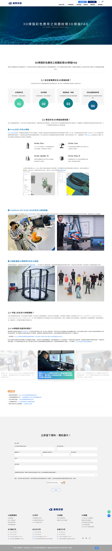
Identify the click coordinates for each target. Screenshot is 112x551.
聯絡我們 (92, 4)
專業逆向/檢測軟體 (86, 520)
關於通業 (100, 4)
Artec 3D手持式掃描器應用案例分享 (28, 395)
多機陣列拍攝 (32, 265)
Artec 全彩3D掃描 (12, 133)
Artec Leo (89, 135)
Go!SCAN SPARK (12, 214)
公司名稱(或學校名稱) (21, 446)
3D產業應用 (70, 4)
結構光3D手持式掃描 (62, 520)
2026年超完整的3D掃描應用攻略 (26, 401)
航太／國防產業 (11, 520)
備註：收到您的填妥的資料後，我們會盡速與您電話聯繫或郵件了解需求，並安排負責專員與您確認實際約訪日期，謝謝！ (46, 478)
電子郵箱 (74, 452)
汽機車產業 (10, 518)
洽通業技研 (62, 170)
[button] (35, 362)
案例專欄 (79, 4)
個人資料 (17, 443)
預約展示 (82, 2)
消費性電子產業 (11, 522)
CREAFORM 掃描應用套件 (88, 526)
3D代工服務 (92, 2)
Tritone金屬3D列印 (37, 522)
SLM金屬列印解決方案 (37, 520)
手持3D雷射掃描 (61, 518)
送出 (56, 490)
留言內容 (17, 464)
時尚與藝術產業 (11, 524)
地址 (16, 458)
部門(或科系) (61, 446)
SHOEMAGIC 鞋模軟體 (87, 518)
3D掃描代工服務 (28, 403)
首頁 (44, 27)
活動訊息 (86, 4)
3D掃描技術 (30, 214)
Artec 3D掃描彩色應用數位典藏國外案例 (24, 336)
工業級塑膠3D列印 (37, 518)
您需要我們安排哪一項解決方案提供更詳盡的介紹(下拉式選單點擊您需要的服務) (36, 472)
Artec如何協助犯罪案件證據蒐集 (83, 341)
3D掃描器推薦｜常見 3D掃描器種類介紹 (31, 397)
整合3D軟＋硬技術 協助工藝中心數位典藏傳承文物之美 (48, 336)
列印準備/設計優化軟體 (87, 522)
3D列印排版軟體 (86, 524)
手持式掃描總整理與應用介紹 (26, 399)
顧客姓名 (17, 452)
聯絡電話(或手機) (48, 452)
